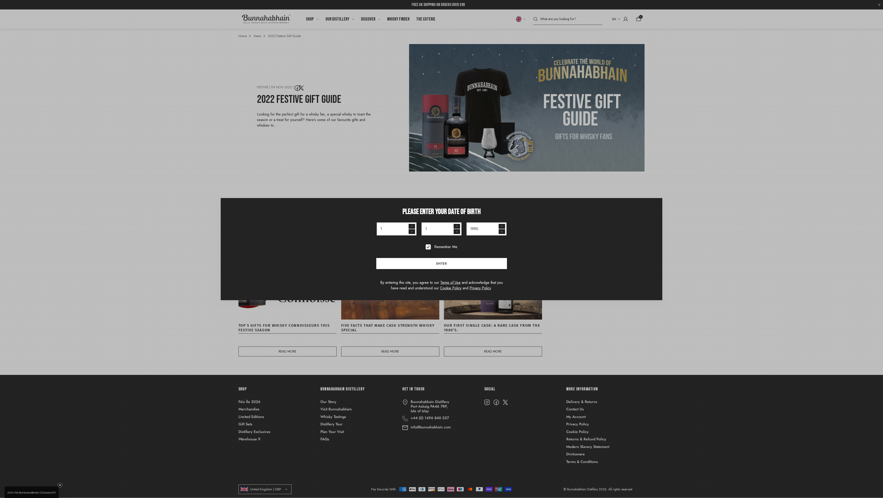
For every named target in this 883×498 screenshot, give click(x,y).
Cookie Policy (450, 288)
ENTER (441, 263)
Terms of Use (450, 282)
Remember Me (445, 246)
